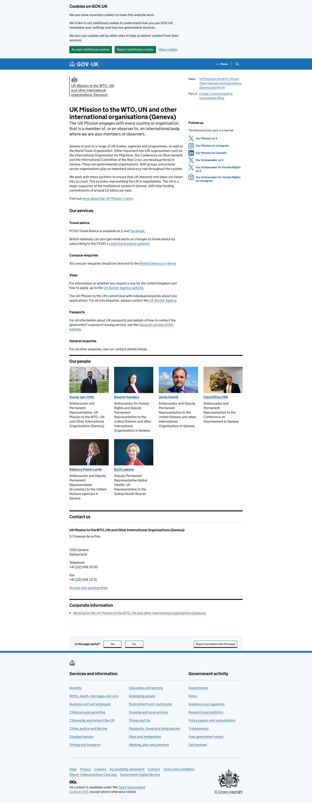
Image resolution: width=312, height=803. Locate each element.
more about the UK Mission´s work (107, 198)
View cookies (168, 49)
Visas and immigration (145, 736)
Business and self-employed (89, 704)
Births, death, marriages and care (94, 696)
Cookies (100, 769)
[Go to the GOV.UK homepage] (84, 64)
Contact (154, 769)
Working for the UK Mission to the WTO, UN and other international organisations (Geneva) (139, 613)
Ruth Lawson (124, 469)
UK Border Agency (163, 300)
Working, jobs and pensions (149, 745)
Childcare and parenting (87, 712)
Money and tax (140, 720)
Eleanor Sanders (126, 397)
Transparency (198, 728)
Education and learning (146, 688)
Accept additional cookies (91, 49)
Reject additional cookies (135, 49)
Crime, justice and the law (88, 728)
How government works (206, 736)
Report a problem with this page (215, 644)
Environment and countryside (150, 704)
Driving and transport (85, 745)
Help (73, 769)
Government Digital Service (140, 775)
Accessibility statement (127, 769)
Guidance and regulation (206, 704)
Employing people (142, 696)
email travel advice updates (129, 244)
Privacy (85, 769)
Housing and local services (148, 712)
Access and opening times (88, 588)
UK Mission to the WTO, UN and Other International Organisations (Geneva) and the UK (220, 83)
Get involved (197, 745)
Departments (198, 688)
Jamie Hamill (168, 397)
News (192, 696)
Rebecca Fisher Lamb (85, 469)
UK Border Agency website (123, 288)
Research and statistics (205, 712)
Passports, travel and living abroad (154, 728)
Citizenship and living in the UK (91, 720)
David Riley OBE (215, 397)
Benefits (75, 688)
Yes (116, 644)
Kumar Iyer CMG (81, 397)
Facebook (137, 231)
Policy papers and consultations (212, 720)
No (137, 644)
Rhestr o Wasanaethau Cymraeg (93, 775)
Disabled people (81, 736)
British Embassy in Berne (158, 263)
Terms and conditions (179, 769)
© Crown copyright (228, 792)
